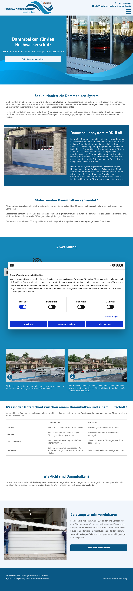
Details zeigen (111, 316)
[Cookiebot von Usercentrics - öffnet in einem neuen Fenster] (111, 265)
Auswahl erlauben (66, 324)
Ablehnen (28, 324)
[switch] (52, 307)
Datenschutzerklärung (119, 579)
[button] (93, 11)
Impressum (107, 579)
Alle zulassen (104, 324)
